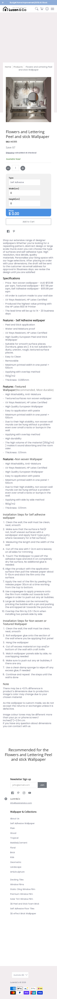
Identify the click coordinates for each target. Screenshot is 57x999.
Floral (12, 847)
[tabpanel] (28, 488)
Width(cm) (14, 188)
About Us (14, 818)
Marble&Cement (18, 842)
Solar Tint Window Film (21, 899)
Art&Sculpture (17, 871)
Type (11, 178)
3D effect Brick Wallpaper (23, 913)
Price (11, 210)
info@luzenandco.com (21, 803)
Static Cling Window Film (22, 889)
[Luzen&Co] (14, 9)
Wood (13, 833)
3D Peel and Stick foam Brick (24, 903)
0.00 (15, 213)
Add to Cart (28, 221)
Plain (12, 828)
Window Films (17, 884)
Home (8, 66)
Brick (12, 852)
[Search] (36, 9)
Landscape (15, 867)
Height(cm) (14, 199)
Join (42, 785)
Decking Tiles (17, 879)
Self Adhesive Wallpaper (22, 823)
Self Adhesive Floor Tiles (22, 908)
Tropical (14, 837)
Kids (12, 857)
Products (18, 66)
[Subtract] (8, 168)
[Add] (22, 168)
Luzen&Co (14, 982)
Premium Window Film (21, 894)
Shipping (10, 152)
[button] (41, 9)
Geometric (15, 862)
